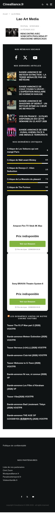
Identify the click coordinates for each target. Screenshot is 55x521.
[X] (27, 497)
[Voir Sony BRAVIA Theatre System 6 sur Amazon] (27, 268)
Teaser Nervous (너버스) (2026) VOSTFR (26, 347)
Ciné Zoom (8, 470)
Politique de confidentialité (14, 445)
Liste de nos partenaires (13, 467)
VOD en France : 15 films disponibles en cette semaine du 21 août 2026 (33, 119)
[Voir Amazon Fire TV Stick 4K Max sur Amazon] (27, 210)
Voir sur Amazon (27, 244)
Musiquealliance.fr (11, 473)
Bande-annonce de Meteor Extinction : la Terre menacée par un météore (32, 76)
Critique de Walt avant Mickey (21, 160)
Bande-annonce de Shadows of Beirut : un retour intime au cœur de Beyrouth (33, 105)
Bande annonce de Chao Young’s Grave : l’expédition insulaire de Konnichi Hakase (32, 90)
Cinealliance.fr (13, 4)
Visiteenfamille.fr (10, 480)
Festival (24, 26)
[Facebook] (21, 497)
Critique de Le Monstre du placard (24, 179)
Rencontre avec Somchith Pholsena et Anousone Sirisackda (33, 36)
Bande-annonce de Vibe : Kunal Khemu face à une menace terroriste (33, 132)
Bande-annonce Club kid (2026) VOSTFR (27, 355)
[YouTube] (33, 497)
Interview (34, 26)
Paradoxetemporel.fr (12, 477)
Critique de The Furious (18, 187)
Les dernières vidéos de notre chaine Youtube (28, 317)
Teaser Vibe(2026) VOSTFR (20, 396)
